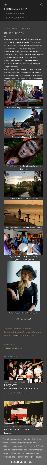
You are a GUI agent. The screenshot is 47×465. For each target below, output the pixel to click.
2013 (12, 332)
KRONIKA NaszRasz (15, 9)
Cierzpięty (18, 332)
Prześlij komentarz (13, 348)
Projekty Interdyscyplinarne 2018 (21, 387)
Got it (33, 461)
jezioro (38, 332)
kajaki (6, 335)
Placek (22, 335)
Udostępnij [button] (8, 328)
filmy (25, 332)
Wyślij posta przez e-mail (23, 328)
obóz (17, 335)
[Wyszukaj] (41, 4)
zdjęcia (32, 335)
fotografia (31, 332)
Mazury (12, 335)
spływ (27, 335)
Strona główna (12, 18)
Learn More (18, 461)
